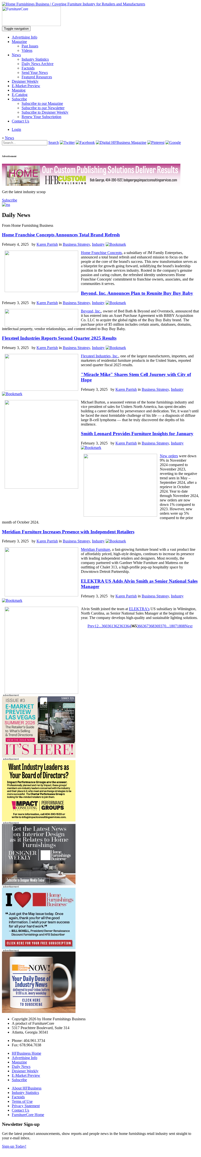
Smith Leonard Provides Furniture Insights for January (137, 433)
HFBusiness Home (26, 1053)
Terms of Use (22, 1101)
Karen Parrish (47, 244)
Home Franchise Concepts (101, 253)
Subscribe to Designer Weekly (45, 112)
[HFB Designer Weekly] (38, 884)
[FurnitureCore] (31, 25)
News (16, 55)
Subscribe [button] (9, 200)
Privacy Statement (26, 1106)
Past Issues (30, 46)
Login (16, 129)
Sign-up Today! (14, 1146)
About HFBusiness (26, 1088)
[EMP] (38, 756)
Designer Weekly (25, 81)
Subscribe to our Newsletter (43, 108)
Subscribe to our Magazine (42, 103)
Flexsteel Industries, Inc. (99, 356)
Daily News (21, 1066)
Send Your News (35, 72)
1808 (181, 626)
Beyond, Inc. (91, 311)
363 (122, 626)
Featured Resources (37, 77)
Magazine (19, 42)
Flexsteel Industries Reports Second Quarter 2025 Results (59, 338)
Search (53, 142)
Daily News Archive (37, 64)
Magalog (18, 90)
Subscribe (19, 99)
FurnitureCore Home (28, 1115)
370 (163, 626)
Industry (98, 244)
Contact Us (20, 121)
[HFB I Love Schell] (38, 948)
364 (128, 626)
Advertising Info (24, 37)
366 (140, 626)
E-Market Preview (26, 86)
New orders (169, 456)
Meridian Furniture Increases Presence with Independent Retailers (68, 531)
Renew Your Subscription (41, 117)
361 (110, 626)
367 (146, 626)
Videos (27, 50)
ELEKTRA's (139, 609)
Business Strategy (76, 244)
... (100, 626)
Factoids (28, 68)
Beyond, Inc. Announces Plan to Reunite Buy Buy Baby (137, 293)
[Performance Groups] (38, 820)
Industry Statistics (35, 59)
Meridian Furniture (95, 549)
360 (104, 626)
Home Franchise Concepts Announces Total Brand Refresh (61, 234)
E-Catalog (19, 95)
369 (157, 626)
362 (116, 626)
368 (151, 626)
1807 (173, 626)
